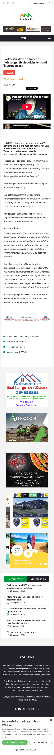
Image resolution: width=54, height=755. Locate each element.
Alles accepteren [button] (15, 742)
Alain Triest (12, 336)
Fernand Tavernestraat (17, 341)
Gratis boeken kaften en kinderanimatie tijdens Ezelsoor (26, 610)
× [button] (51, 720)
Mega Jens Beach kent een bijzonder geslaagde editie (25, 598)
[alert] (27, 736)
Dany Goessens (31, 336)
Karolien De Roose (16, 346)
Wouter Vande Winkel (17, 352)
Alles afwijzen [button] (40, 742)
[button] (27, 750)
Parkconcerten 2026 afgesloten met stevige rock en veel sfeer (24, 586)
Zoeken (50, 3)
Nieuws (9, 73)
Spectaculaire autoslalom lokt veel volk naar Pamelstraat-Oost (26, 621)
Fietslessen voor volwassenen (21, 632)
